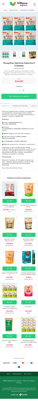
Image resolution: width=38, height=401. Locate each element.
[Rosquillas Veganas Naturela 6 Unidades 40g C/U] (9, 291)
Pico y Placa (27, 374)
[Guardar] (16, 183)
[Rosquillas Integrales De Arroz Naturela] (9, 189)
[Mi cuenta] (34, 4)
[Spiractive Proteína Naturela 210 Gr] (28, 223)
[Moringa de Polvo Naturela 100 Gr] (28, 189)
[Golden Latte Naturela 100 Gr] (9, 257)
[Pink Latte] (28, 291)
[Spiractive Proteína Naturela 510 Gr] (9, 223)
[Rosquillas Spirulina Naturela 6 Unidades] (19, 31)
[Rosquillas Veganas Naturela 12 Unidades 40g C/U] (28, 325)
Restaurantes (17, 374)
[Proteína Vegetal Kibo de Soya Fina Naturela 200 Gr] (28, 257)
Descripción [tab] (5, 106)
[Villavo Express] (19, 4)
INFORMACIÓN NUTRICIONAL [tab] (20, 106)
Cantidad (19, 86)
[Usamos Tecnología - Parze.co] (19, 395)
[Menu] (3, 4)
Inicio (8, 374)
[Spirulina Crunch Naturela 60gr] (9, 325)
